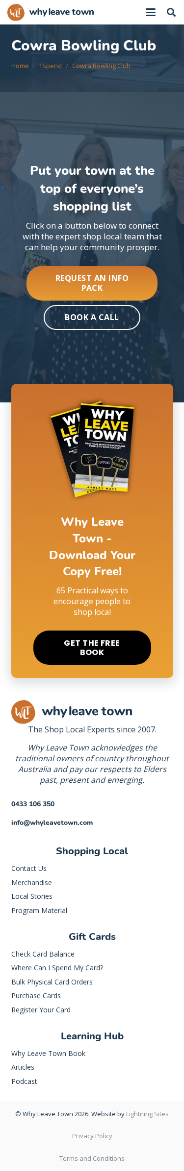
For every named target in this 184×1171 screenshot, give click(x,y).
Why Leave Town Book (48, 1053)
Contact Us (29, 868)
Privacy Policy (92, 1135)
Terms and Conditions (92, 1158)
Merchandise (31, 882)
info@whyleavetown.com (52, 822)
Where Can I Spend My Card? (57, 967)
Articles (22, 1067)
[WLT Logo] (50, 12)
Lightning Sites (147, 1113)
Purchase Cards (36, 995)
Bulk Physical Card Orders (52, 981)
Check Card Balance (43, 954)
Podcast (24, 1081)
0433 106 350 (32, 804)
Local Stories (32, 896)
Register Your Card (41, 1009)
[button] (150, 12)
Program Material (39, 910)
